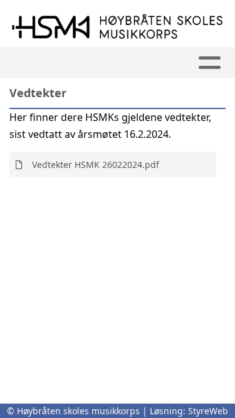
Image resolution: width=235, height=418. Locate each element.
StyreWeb (208, 411)
